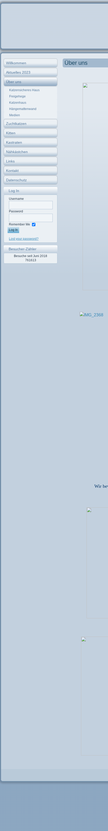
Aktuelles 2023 (18, 72)
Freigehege (17, 96)
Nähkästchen (17, 152)
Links (10, 161)
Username (16, 199)
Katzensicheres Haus (24, 90)
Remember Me (19, 224)
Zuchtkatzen (16, 123)
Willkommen (16, 63)
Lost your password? (24, 239)
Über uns (13, 82)
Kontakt (12, 170)
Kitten (10, 133)
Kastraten (14, 142)
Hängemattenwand (22, 109)
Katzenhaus (17, 102)
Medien (14, 115)
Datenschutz (16, 180)
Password (16, 211)
